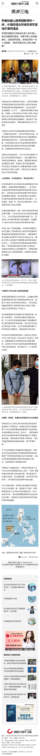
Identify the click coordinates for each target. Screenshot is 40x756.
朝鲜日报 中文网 (20, 3)
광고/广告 (29, 752)
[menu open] (3, 3)
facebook (24, 557)
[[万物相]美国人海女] (20, 602)
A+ (32, 54)
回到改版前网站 (7, 754)
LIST (28, 54)
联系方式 (22, 752)
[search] (37, 3)
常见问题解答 (13, 752)
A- (37, 54)
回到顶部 (34, 557)
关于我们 (4, 752)
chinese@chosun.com (14, 747)
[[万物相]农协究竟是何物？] (20, 625)
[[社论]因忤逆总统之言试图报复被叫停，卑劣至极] (20, 613)
